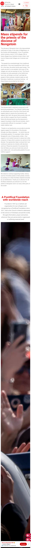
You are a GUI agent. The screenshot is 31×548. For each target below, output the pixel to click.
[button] (19, 4)
